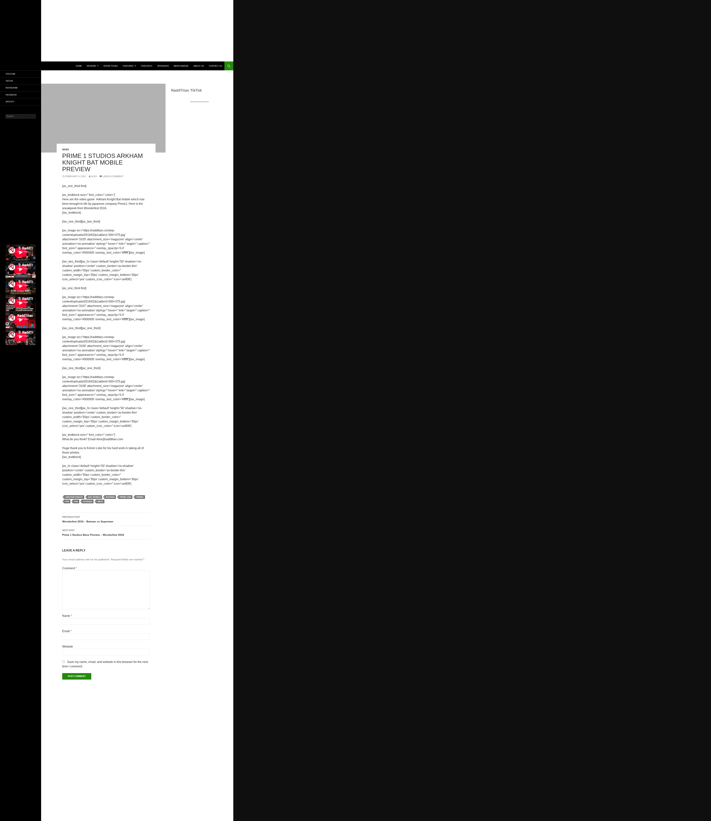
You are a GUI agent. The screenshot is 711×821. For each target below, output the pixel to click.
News (65, 149)
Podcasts (146, 66)
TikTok (9, 81)
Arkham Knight (74, 497)
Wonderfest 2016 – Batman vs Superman (87, 519)
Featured (128, 66)
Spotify (10, 102)
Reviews (91, 66)
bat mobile (94, 497)
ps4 (76, 501)
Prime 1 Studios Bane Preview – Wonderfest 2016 (93, 532)
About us (198, 66)
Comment (69, 568)
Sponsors (163, 66)
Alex (94, 176)
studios (87, 501)
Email (67, 631)
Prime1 (140, 497)
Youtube (10, 74)
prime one (125, 497)
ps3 (67, 501)
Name (67, 615)
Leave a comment (113, 176)
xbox (100, 501)
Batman (110, 497)
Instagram (11, 88)
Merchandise (181, 66)
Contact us (215, 66)
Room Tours (111, 66)
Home (79, 66)
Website (67, 646)
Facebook (11, 95)
